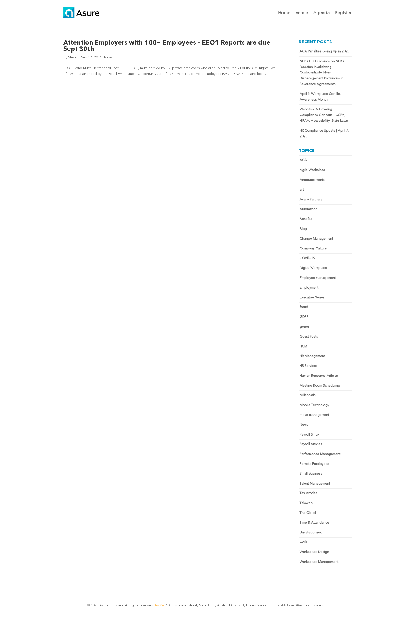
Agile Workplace (312, 170)
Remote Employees (314, 464)
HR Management (312, 356)
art (302, 189)
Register (343, 13)
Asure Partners (311, 199)
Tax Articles (308, 493)
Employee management (318, 277)
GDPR (304, 317)
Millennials (308, 395)
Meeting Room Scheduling (320, 385)
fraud (304, 307)
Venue (302, 13)
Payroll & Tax (309, 434)
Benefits (306, 219)
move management (314, 415)
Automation (308, 209)
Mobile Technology (314, 405)
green (304, 326)
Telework (306, 503)
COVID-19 (307, 258)
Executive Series (312, 297)
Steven (73, 57)
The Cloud (308, 513)
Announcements (312, 180)
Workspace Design (314, 552)
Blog (303, 228)
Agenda (321, 13)
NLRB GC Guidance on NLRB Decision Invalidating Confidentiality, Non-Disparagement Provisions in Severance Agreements (322, 73)
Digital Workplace (313, 268)
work (303, 542)
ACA (303, 160)
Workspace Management (319, 561)
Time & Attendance (314, 522)
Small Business (311, 473)
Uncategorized (311, 532)
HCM (303, 346)
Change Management (316, 238)
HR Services (308, 366)
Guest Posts (309, 336)
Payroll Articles (311, 444)
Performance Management (320, 454)
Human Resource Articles (319, 375)
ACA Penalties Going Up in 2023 (324, 51)
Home (284, 13)
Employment (309, 287)
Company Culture (313, 248)
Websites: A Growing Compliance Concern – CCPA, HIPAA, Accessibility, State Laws (324, 115)
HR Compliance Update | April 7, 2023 (324, 133)
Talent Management (315, 483)
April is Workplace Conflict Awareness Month (320, 96)
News (108, 57)
